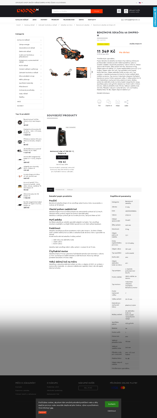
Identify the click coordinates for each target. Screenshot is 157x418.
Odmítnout (112, 411)
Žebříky (21, 97)
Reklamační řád (53, 394)
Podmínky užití (53, 387)
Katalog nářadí (23, 40)
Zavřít (135, 109)
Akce (19, 101)
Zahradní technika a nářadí (28, 72)
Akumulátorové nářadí (27, 48)
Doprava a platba (22, 390)
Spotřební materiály (26, 83)
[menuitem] (22, 19)
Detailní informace (103, 93)
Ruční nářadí (23, 65)
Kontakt (18, 387)
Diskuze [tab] (70, 189)
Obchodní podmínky (55, 390)
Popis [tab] (50, 189)
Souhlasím (111, 404)
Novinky (20, 106)
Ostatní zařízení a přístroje (28, 69)
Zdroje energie (24, 44)
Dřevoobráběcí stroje (26, 76)
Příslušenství (23, 86)
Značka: (136, 43)
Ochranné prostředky (26, 90)
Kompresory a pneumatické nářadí (28, 61)
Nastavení (42, 412)
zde (51, 408)
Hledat (96, 11)
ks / (88, 388)
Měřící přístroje (24, 79)
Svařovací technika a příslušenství (26, 56)
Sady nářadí (23, 93)
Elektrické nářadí (25, 51)
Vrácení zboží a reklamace (25, 394)
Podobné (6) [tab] (60, 189)
